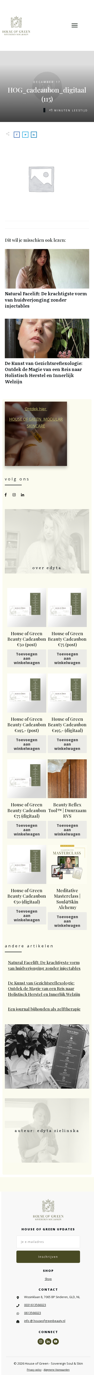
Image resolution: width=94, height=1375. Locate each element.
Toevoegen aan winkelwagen (27, 658)
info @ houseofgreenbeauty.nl (44, 1321)
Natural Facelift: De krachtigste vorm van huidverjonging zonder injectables (47, 281)
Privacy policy (34, 1369)
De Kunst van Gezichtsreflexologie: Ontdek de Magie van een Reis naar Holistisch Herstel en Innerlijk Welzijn (47, 354)
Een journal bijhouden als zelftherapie (47, 1009)
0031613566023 (35, 1305)
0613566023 (32, 1313)
